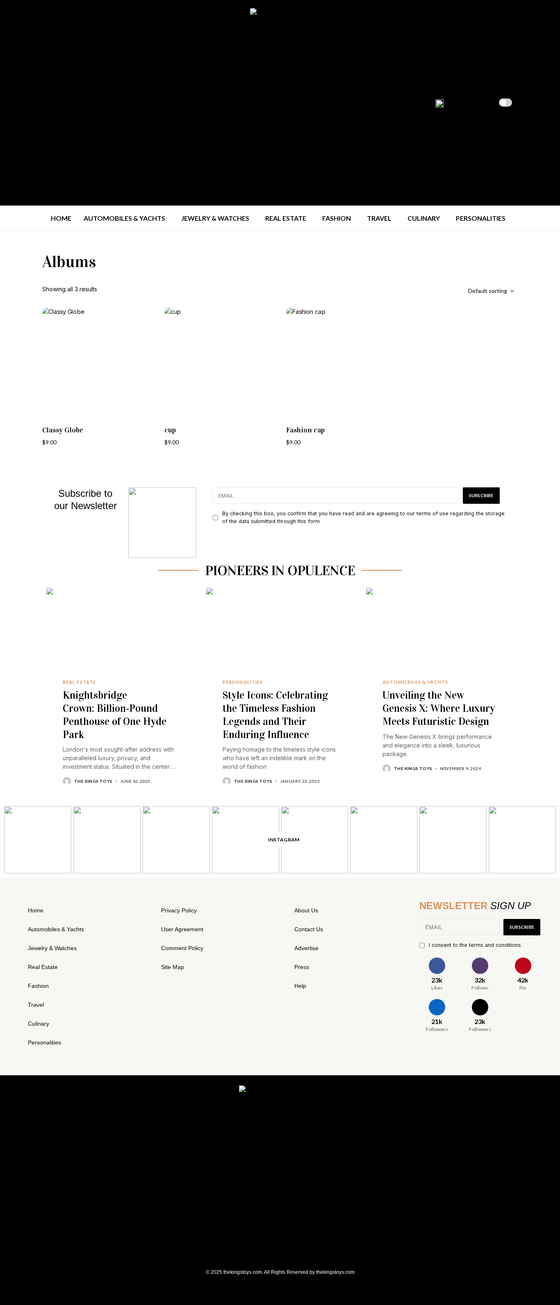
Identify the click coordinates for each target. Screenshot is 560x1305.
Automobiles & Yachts (56, 929)
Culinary (38, 1023)
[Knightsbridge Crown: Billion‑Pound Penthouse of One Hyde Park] (120, 636)
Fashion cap (305, 429)
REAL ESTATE (79, 682)
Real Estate (43, 967)
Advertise (306, 948)
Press (301, 967)
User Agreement (182, 929)
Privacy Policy (179, 910)
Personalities (44, 1042)
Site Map (172, 967)
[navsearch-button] (530, 102)
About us (306, 910)
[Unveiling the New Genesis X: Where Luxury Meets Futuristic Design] (440, 636)
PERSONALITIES (243, 682)
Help (300, 986)
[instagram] (27, 102)
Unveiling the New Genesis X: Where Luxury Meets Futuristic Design (438, 708)
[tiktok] (66, 102)
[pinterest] (41, 102)
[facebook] (14, 102)
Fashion (38, 986)
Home (35, 910)
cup (170, 429)
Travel (36, 1004)
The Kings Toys (93, 781)
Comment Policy (182, 948)
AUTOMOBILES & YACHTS (415, 682)
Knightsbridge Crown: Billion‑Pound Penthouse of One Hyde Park (114, 714)
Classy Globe (62, 429)
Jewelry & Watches (52, 948)
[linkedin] (54, 102)
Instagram (284, 839)
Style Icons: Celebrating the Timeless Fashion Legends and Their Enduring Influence (275, 714)
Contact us (308, 929)
